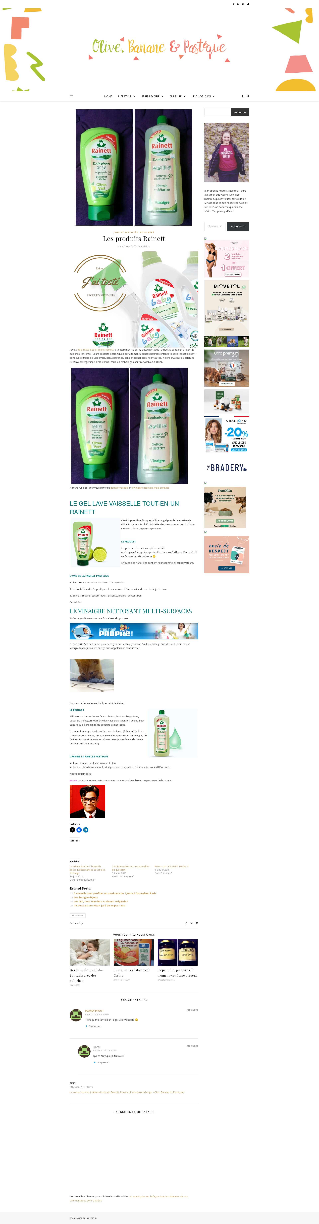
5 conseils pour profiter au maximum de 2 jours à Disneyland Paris (115, 893)
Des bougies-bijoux (86, 897)
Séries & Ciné (151, 96)
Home (108, 96)
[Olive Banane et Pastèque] (159, 47)
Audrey (79, 923)
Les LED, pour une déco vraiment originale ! (101, 901)
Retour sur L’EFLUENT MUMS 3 (171, 866)
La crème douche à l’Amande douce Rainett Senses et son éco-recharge (88, 870)
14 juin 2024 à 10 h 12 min (81, 1087)
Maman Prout (94, 1010)
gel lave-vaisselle (119, 487)
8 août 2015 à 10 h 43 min (97, 1014)
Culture (176, 96)
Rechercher (240, 112)
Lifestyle (125, 96)
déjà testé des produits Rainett (95, 349)
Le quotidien (201, 96)
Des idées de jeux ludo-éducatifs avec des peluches (87, 975)
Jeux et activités (126, 232)
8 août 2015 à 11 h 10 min (105, 1050)
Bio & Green (77, 915)
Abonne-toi (238, 226)
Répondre (192, 1009)
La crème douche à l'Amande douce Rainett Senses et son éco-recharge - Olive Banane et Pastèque (127, 1092)
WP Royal (91, 1217)
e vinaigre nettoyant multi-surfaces (150, 487)
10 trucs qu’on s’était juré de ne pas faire (99, 905)
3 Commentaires (141, 246)
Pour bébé (147, 232)
